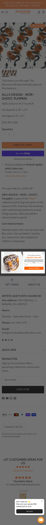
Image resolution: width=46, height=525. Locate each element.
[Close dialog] (43, 253)
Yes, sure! (29, 511)
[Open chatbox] (41, 520)
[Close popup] (42, 501)
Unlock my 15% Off (34, 268)
